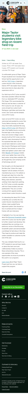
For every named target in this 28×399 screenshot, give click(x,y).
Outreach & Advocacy (10, 364)
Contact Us (4, 308)
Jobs (3, 313)
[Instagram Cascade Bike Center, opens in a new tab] (12, 297)
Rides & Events (7, 324)
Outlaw (16, 153)
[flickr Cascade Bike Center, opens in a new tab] (6, 296)
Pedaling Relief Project (7, 367)
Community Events (6, 329)
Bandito (8, 153)
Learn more (6, 262)
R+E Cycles (11, 81)
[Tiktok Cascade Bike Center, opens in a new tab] (9, 297)
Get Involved (6, 343)
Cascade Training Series (7, 334)
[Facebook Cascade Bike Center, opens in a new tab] (3, 297)
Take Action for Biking (6, 356)
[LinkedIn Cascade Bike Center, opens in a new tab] (18, 296)
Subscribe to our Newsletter (13, 287)
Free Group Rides (6, 327)
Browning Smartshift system (17, 217)
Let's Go (4, 372)
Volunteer (4, 348)
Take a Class (4, 353)
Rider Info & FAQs (6, 332)
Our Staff (4, 310)
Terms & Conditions (13, 387)
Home (3, 60)
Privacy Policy (5, 387)
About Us (4, 305)
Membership (5, 346)
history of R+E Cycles (8, 128)
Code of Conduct (5, 389)
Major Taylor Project (6, 370)
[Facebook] (25, 272)
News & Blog (11, 60)
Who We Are (6, 302)
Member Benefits (6, 315)
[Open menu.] (3, 3)
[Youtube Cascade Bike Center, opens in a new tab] (15, 296)
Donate (3, 351)
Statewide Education (6, 375)
